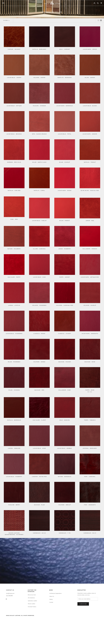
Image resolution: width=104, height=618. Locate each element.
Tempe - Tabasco (90, 418)
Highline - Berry (14, 502)
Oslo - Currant (64, 49)
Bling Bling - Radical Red (90, 190)
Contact (51, 602)
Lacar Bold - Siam (39, 275)
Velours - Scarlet (90, 303)
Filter (6, 20)
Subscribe (83, 603)
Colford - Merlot (64, 503)
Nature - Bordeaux (64, 474)
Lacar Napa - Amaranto (90, 331)
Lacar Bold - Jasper (14, 77)
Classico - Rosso (39, 331)
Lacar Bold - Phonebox (14, 331)
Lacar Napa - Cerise (90, 49)
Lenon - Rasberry (64, 246)
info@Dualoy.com (10, 593)
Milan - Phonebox (14, 359)
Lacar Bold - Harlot (39, 218)
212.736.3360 (9, 595)
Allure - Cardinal (39, 246)
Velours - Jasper (39, 77)
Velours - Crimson (39, 105)
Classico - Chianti (64, 331)
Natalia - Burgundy (39, 49)
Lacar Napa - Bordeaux (64, 105)
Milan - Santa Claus (39, 162)
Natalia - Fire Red (14, 190)
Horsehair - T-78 (64, 533)
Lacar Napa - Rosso (64, 190)
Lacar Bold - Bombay (64, 446)
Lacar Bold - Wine (39, 446)
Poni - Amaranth (90, 504)
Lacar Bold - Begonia (14, 134)
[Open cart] (101, 3)
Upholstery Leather (32, 600)
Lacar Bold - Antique (14, 105)
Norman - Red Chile (14, 162)
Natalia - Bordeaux (14, 418)
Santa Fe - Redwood (65, 77)
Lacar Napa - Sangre (90, 134)
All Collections (31, 598)
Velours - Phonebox (39, 303)
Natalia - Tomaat (90, 162)
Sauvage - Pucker (64, 359)
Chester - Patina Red (39, 474)
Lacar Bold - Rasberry (14, 474)
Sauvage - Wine (90, 359)
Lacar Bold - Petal (64, 134)
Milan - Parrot (64, 218)
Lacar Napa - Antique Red (90, 275)
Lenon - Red (90, 218)
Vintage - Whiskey (14, 49)
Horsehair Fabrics (32, 606)
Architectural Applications (55, 593)
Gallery (51, 599)
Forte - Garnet (64, 275)
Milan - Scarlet (64, 162)
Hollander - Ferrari (90, 246)
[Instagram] (6, 599)
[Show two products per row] (98, 20)
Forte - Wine (89, 388)
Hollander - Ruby (64, 388)
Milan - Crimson (14, 388)
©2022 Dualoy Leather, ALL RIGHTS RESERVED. (20, 615)
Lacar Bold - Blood (90, 105)
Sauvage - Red (39, 388)
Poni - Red (14, 218)
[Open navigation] (3, 3)
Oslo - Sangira (64, 418)
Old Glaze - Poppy (14, 275)
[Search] (98, 3)
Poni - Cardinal (89, 474)
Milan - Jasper (90, 77)
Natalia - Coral (39, 190)
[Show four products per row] (101, 20)
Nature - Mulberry (14, 246)
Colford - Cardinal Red (64, 303)
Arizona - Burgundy (90, 446)
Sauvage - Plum (39, 502)
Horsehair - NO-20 (39, 533)
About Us (51, 596)
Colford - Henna (39, 359)
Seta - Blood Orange (39, 134)
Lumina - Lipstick (14, 303)
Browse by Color (32, 595)
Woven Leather (31, 603)
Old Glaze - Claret (39, 418)
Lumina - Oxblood (14, 446)
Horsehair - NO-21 (90, 533)
